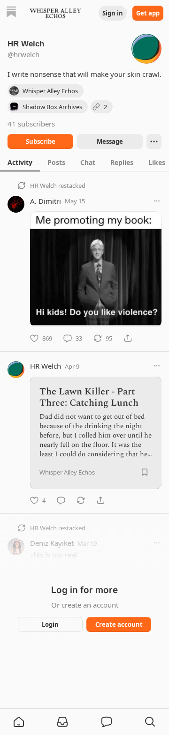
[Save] (144, 472)
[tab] (20, 162)
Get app (148, 13)
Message (110, 141)
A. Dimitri (45, 201)
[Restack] (81, 500)
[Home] (11, 13)
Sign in (112, 13)
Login (50, 624)
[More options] (156, 200)
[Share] (128, 338)
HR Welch (43, 185)
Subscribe (40, 141)
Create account (119, 624)
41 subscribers (31, 123)
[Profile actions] (153, 141)
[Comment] (61, 500)
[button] (18, 721)
